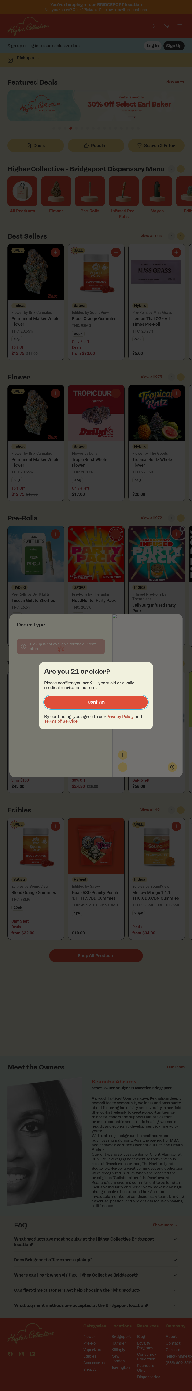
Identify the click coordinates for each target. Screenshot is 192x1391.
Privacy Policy (120, 716)
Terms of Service (61, 721)
